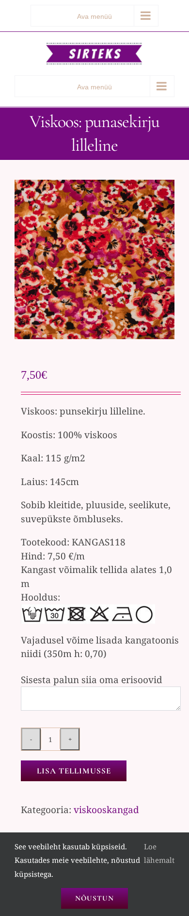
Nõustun (94, 898)
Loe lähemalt (159, 853)
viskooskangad (106, 809)
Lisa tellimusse (74, 771)
